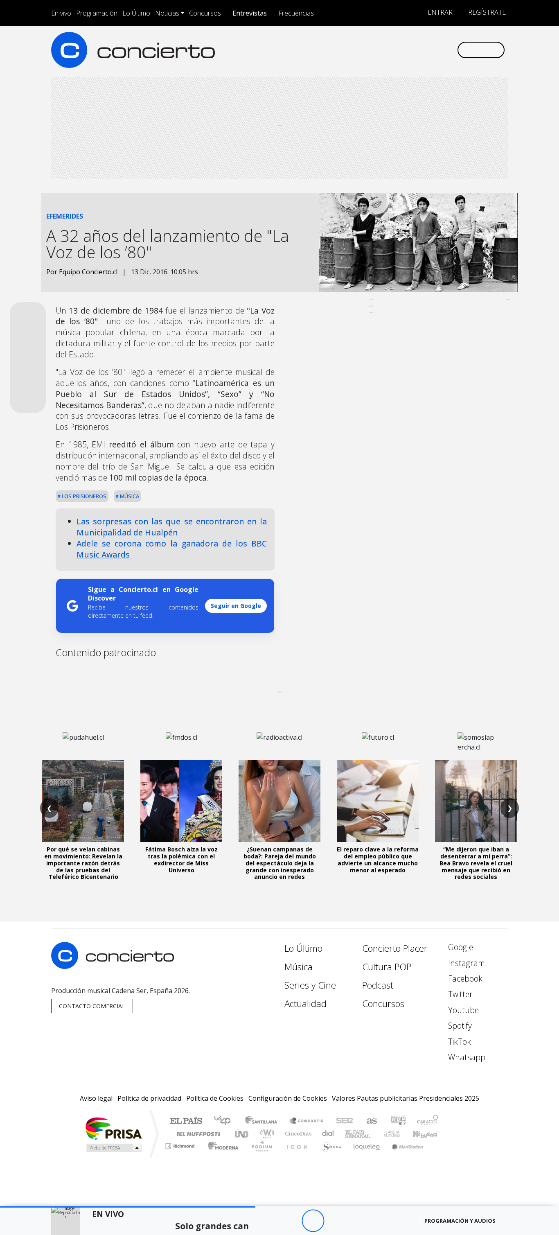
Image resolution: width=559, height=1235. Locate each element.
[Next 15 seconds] (335, 1221)
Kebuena (429, 1134)
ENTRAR (439, 12)
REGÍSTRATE (486, 12)
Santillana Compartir (306, 1121)
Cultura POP (386, 966)
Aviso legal (96, 1098)
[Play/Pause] (313, 1221)
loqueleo (363, 1156)
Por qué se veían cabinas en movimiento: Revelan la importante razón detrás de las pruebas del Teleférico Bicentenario (83, 863)
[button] (127, 1207)
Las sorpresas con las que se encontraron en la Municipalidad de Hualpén (172, 527)
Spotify (459, 1025)
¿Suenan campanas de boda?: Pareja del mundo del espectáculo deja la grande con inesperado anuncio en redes (279, 863)
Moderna (221, 1156)
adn (397, 1121)
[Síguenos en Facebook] (383, 49)
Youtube (462, 1010)
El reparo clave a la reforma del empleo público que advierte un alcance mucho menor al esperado (378, 859)
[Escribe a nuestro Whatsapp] (450, 49)
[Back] (268, 1221)
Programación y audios (460, 1220)
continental (328, 1134)
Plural (259, 1156)
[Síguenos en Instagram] (369, 49)
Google (459, 947)
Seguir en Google (236, 606)
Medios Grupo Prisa (113, 1148)
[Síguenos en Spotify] (423, 49)
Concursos (205, 13)
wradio (265, 1134)
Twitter (459, 994)
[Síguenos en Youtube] (410, 49)
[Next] (358, 1221)
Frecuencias (296, 13)
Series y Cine (310, 985)
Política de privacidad (149, 1098)
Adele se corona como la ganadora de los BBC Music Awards (172, 549)
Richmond (181, 1156)
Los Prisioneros (83, 496)
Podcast (377, 985)
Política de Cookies (214, 1098)
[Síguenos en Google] (356, 49)
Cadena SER (344, 1121)
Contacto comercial (92, 1006)
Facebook (464, 978)
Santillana (263, 1121)
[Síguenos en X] (396, 49)
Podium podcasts (181, 1144)
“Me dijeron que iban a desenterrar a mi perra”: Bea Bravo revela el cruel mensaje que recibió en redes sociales (476, 863)
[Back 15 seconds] (290, 1221)
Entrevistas (249, 13)
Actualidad (305, 1003)
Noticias (167, 13)
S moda (328, 1156)
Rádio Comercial (439, 1156)
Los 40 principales (225, 1121)
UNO (242, 1134)
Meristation (403, 1156)
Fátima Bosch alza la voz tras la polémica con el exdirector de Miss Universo (181, 859)
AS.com (370, 1121)
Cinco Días (297, 1134)
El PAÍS (186, 1121)
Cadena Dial (399, 1134)
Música (129, 496)
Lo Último (136, 13)
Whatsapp (465, 1057)
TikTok (458, 1041)
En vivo (61, 13)
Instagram (465, 963)
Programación (96, 13)
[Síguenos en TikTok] (437, 49)
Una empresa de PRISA (113, 1128)
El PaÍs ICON (295, 1156)
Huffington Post (197, 1134)
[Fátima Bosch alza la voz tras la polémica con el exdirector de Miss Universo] (181, 801)
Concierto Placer (395, 948)
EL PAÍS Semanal (350, 1134)
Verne (374, 1134)
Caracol (427, 1121)
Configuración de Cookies (287, 1098)
